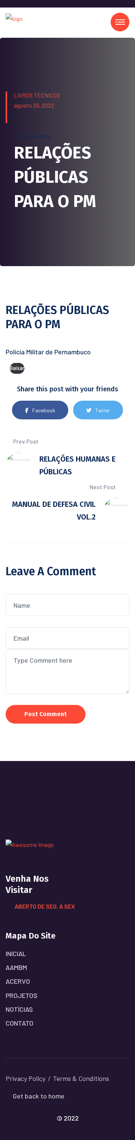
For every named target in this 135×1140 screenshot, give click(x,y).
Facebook (43, 410)
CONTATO (19, 1023)
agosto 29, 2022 (34, 105)
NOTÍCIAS (19, 1009)
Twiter (102, 410)
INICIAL (16, 953)
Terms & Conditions (81, 1078)
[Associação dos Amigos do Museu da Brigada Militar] (14, 21)
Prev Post (25, 441)
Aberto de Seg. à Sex (45, 906)
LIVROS (23, 95)
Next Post (103, 486)
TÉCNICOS (47, 95)
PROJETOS (22, 995)
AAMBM (16, 967)
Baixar (17, 368)
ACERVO (18, 981)
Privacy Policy (25, 1078)
